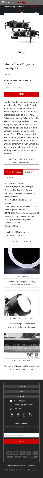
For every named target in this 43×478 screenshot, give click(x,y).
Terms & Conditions (27, 465)
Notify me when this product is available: (17, 82)
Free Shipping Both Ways (21, 159)
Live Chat (17, 408)
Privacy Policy (13, 465)
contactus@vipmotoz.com (24, 404)
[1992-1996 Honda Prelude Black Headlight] (21, 31)
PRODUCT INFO (13, 172)
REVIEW (9, 177)
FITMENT (29, 172)
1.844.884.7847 (20, 401)
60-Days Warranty (21, 162)
